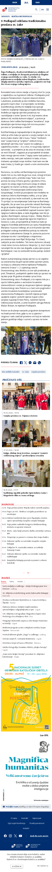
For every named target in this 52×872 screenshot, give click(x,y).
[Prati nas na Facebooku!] (5, 835)
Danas (3, 581)
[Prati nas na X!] (15, 835)
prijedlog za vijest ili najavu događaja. (27, 806)
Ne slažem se (42, 865)
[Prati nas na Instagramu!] (10, 835)
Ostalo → (21, 581)
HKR (38, 2)
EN (42, 9)
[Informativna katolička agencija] (33, 846)
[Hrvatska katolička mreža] (17, 846)
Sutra (12, 581)
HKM (14, 2)
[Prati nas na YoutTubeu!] (20, 835)
